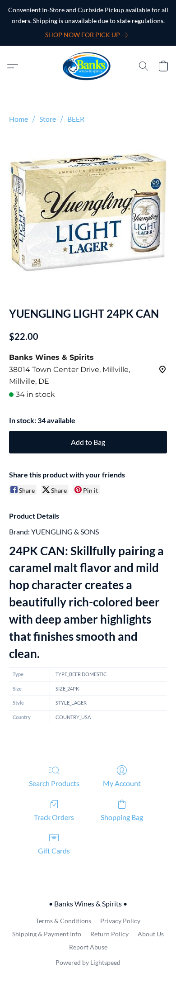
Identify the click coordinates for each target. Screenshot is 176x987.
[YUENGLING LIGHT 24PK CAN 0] (88, 213)
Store (47, 118)
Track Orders (54, 817)
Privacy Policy (120, 921)
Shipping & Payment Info (46, 934)
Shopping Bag (122, 817)
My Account (122, 783)
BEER (75, 118)
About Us (151, 934)
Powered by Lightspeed (88, 962)
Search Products (54, 783)
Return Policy (109, 934)
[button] (88, 66)
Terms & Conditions (63, 921)
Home (18, 118)
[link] (88, 34)
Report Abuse (88, 947)
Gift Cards (54, 850)
